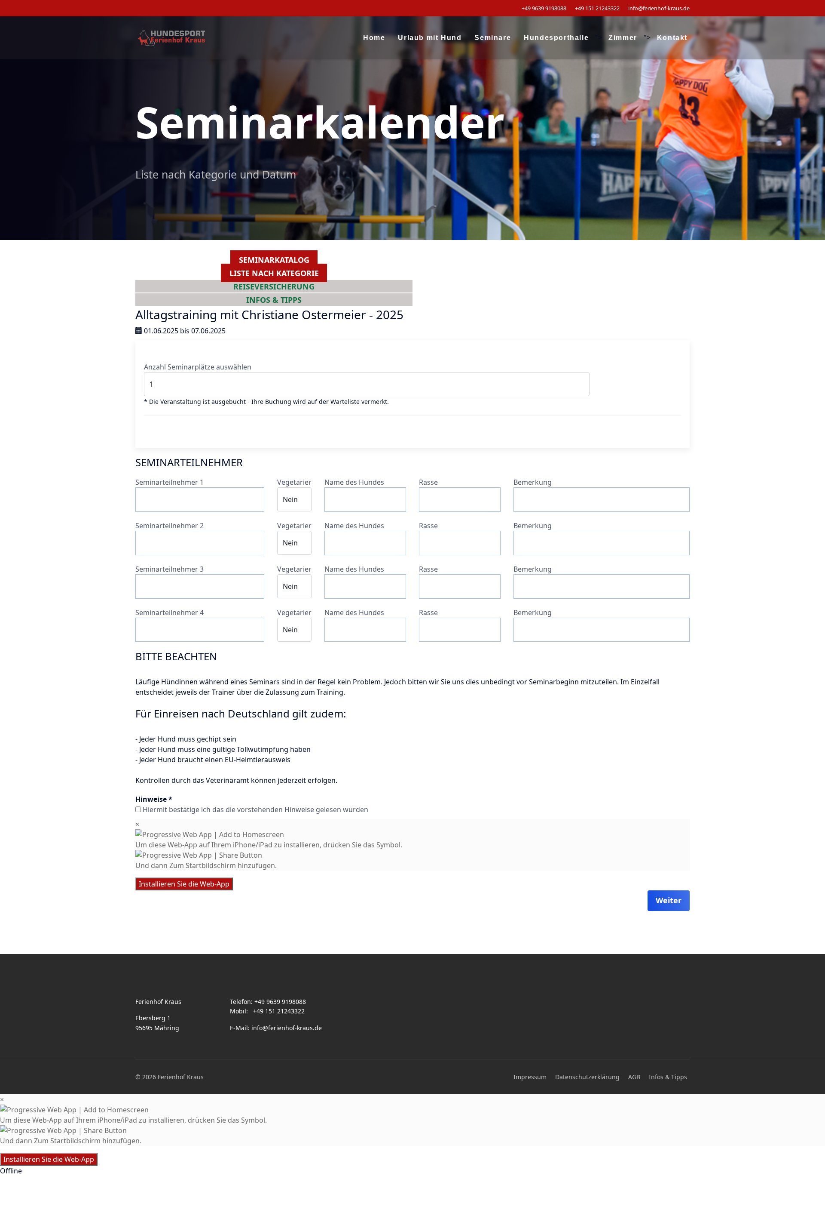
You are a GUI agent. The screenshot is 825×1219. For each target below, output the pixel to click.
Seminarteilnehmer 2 (169, 525)
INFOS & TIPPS (274, 299)
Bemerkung (532, 482)
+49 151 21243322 (597, 8)
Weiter (668, 900)
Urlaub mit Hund (429, 37)
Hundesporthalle (556, 37)
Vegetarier (294, 482)
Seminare (492, 37)
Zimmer (622, 37)
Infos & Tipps (668, 1077)
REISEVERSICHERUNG (274, 286)
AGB (634, 1077)
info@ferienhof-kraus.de (659, 8)
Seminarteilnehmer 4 (169, 612)
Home (374, 37)
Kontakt (672, 37)
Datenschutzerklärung (587, 1077)
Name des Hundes (354, 482)
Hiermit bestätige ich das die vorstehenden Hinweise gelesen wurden (255, 809)
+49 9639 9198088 (544, 8)
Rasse (428, 482)
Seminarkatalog (274, 260)
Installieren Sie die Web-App (184, 884)
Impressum (530, 1077)
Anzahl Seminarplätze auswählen (197, 367)
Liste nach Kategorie (274, 273)
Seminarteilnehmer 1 (169, 482)
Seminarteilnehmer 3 (169, 569)
